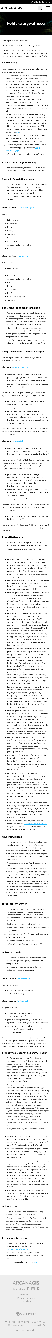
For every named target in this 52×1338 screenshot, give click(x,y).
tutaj (17, 132)
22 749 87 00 (39, 1322)
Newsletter (25, 1295)
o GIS (33, 2)
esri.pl (37, 147)
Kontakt (48, 2)
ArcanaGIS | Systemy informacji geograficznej (11, 8)
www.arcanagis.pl (12, 150)
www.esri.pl (24, 256)
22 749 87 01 (39, 1325)
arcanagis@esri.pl (26, 1330)
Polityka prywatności (26, 1298)
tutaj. (35, 1262)
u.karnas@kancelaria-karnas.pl (35, 823)
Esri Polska (40, 2)
